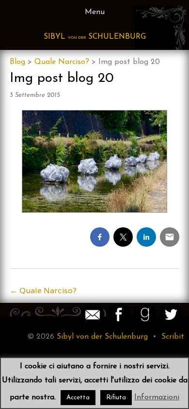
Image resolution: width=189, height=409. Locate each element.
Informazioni (156, 397)
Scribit (172, 337)
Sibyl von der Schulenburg (102, 337)
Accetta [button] (78, 397)
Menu (95, 12)
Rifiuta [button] (116, 397)
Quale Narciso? (61, 62)
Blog (17, 62)
